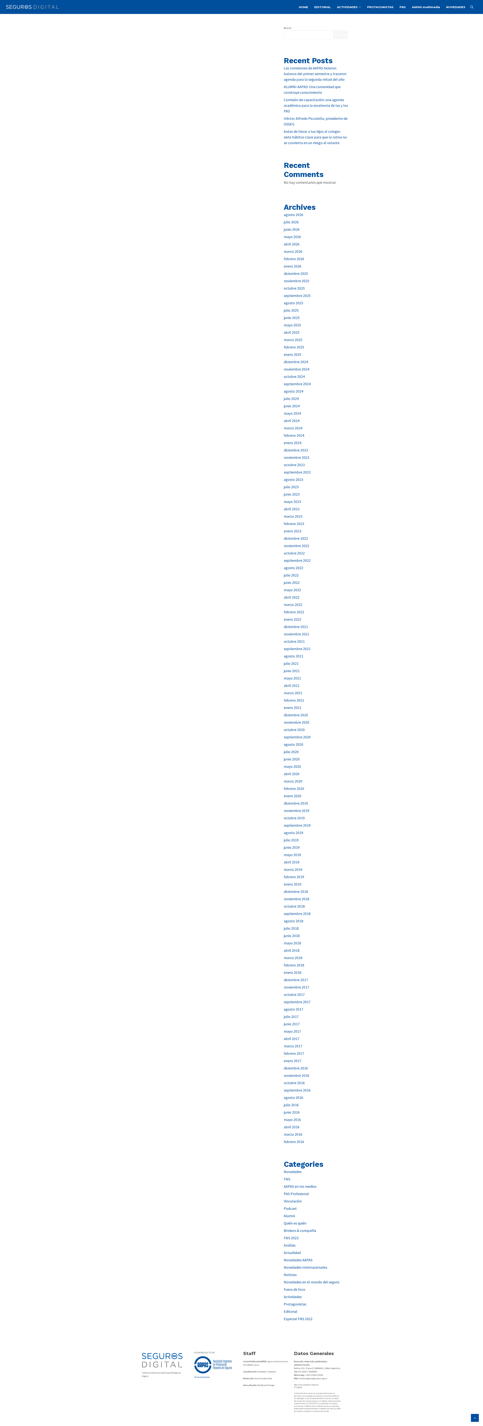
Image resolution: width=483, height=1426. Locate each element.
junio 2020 (292, 759)
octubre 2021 (294, 641)
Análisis (289, 1245)
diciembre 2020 (296, 715)
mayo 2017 (292, 1031)
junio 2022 (292, 582)
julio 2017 (291, 1016)
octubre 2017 (294, 994)
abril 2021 (291, 685)
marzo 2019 (293, 869)
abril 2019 (291, 862)
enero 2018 (292, 972)
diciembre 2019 (296, 803)
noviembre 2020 (296, 722)
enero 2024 (292, 442)
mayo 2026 (292, 236)
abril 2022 (291, 597)
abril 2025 (291, 332)
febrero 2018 (294, 965)
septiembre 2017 (297, 1001)
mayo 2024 (292, 413)
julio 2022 (291, 575)
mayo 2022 (292, 589)
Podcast (290, 1208)
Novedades (292, 1171)
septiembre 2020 (297, 737)
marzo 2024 (293, 428)
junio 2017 (292, 1024)
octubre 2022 (294, 553)
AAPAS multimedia (426, 7)
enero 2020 (292, 795)
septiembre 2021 (297, 648)
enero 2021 (292, 707)
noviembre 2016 (296, 1075)
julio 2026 (291, 222)
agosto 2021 (293, 656)
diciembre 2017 (296, 979)
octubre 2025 (294, 288)
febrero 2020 (294, 788)
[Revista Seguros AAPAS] (32, 7)
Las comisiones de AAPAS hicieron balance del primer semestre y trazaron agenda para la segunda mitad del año (315, 74)
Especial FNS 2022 (298, 1318)
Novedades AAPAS (298, 1260)
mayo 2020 (292, 766)
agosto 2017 (293, 1009)
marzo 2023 (293, 516)
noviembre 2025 (296, 280)
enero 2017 (292, 1060)
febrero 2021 (294, 700)
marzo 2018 (293, 957)
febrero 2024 (294, 435)
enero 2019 (292, 884)
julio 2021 (291, 663)
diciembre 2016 (296, 1068)
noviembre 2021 (296, 634)
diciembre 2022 (296, 538)
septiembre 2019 (297, 825)
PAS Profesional (296, 1193)
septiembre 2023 (297, 472)
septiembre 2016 (297, 1090)
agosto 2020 (293, 744)
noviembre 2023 (296, 457)
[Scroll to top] (475, 1417)
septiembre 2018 (297, 913)
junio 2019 (292, 847)
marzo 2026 (293, 251)
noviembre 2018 (296, 898)
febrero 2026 (294, 258)
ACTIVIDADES (347, 7)
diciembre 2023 (296, 450)
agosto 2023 (293, 479)
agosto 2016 (293, 1097)
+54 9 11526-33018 (314, 1375)
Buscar (287, 28)
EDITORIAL (322, 7)
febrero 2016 (294, 1141)
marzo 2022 (293, 604)
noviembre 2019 (296, 810)
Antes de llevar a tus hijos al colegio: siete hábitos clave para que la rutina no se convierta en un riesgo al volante (315, 137)
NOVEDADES (455, 7)
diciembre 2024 (296, 361)
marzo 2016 (293, 1134)
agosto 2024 (293, 391)
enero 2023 (292, 531)
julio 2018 (291, 928)
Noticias (290, 1274)
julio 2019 (291, 840)
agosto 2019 (293, 832)
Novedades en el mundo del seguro (311, 1282)
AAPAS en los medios (300, 1186)
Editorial (290, 1311)
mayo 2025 (292, 325)
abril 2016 (291, 1127)
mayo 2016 (292, 1119)
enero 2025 (292, 354)
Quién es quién (295, 1223)
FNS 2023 (291, 1237)
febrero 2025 (294, 347)
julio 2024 (291, 398)
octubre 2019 (294, 818)
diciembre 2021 (296, 626)
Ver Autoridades (202, 1377)
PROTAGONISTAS (380, 7)
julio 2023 (291, 486)
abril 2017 (291, 1038)
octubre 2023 (294, 464)
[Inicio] (162, 1360)
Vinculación (293, 1201)
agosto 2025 (293, 303)
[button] (473, 7)
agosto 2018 (293, 921)
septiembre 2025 (297, 295)
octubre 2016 (294, 1082)
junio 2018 (292, 935)
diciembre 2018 (296, 891)
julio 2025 (291, 310)
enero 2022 (292, 619)
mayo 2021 (292, 678)
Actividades (293, 1296)
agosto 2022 (293, 567)
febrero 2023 (294, 523)
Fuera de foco (294, 1289)
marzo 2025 (293, 339)
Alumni (289, 1215)
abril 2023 (291, 509)
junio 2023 (292, 494)
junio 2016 (292, 1112)
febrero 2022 (294, 612)
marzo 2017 (293, 1046)
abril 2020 (291, 773)
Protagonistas (295, 1304)
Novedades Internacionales (305, 1267)
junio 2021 (292, 670)
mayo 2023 (292, 501)
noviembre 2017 (296, 987)
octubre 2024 (294, 376)
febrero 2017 (294, 1053)
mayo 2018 (292, 943)
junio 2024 (292, 406)
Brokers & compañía (300, 1230)
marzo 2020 (293, 781)
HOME (303, 7)
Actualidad (292, 1252)
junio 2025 (292, 317)
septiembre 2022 (297, 560)
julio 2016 (291, 1104)
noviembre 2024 (296, 369)
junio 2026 (292, 229)
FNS (403, 7)
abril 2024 (291, 420)
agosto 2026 (293, 214)
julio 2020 (291, 751)
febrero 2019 (294, 876)
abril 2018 (291, 950)
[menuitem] (303, 7)
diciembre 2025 (296, 273)
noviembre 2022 (296, 545)
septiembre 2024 (297, 383)
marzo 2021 (293, 692)
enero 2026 (292, 266)
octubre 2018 (294, 906)
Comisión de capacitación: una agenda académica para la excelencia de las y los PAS (316, 105)
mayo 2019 (292, 854)
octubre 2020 (294, 729)
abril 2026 (291, 244)
